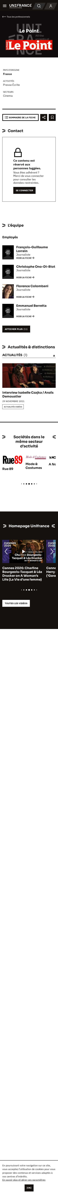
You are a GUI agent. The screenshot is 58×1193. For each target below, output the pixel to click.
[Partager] (43, 117)
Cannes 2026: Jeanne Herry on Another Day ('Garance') (23, 572)
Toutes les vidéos (16, 603)
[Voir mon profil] (51, 6)
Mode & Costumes (34, 466)
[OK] (29, 1187)
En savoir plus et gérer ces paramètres (23, 1179)
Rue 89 (7, 469)
